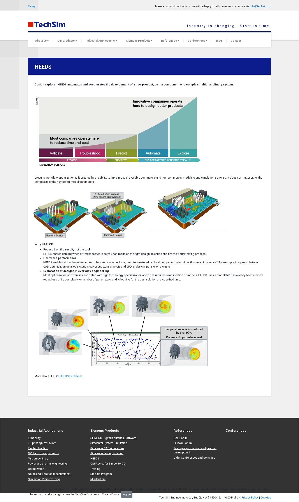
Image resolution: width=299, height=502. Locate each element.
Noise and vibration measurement (49, 473)
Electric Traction (38, 448)
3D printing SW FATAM (42, 443)
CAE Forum (181, 438)
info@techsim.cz (260, 6)
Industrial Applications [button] (100, 40)
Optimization (36, 468)
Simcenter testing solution (106, 453)
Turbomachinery (38, 458)
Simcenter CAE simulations (107, 448)
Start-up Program (101, 473)
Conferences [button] (196, 40)
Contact (236, 40)
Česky (31, 6)
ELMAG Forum (183, 443)
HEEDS (94, 458)
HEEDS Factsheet (71, 376)
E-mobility (34, 438)
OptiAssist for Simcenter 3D (108, 463)
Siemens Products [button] (138, 40)
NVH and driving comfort (43, 453)
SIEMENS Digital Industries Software (113, 438)
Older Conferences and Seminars (194, 457)
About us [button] (41, 40)
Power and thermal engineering (47, 463)
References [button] (169, 40)
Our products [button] (66, 40)
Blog (219, 40)
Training (95, 468)
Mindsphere (98, 479)
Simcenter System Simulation (108, 443)
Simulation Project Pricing (44, 479)
